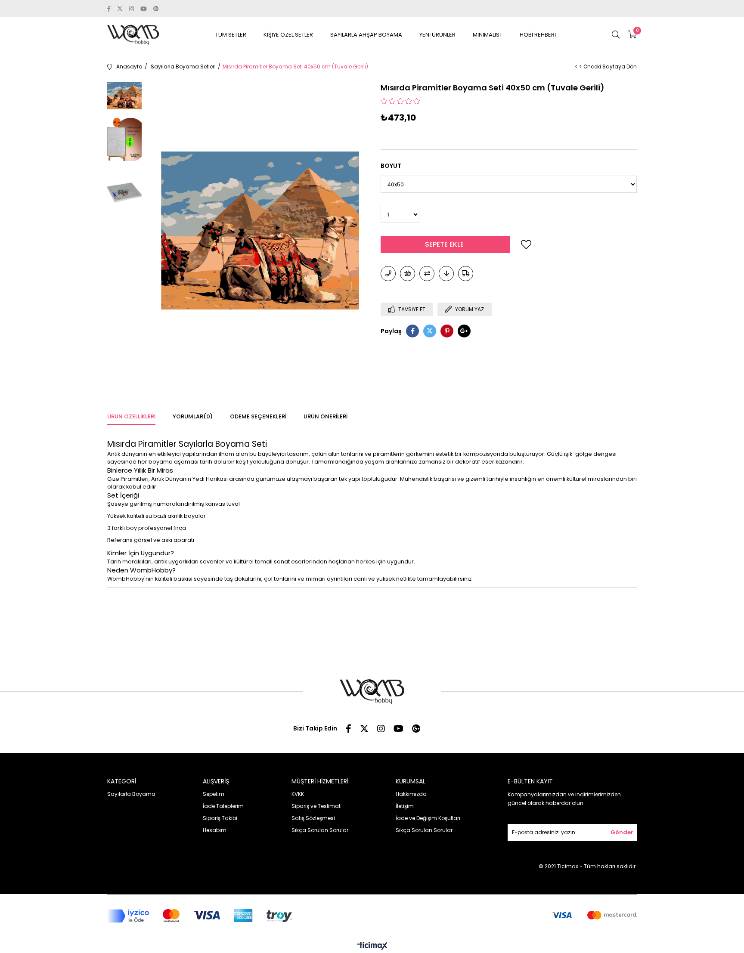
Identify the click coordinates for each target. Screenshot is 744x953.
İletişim (405, 806)
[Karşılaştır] (426, 273)
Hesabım (214, 830)
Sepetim (213, 794)
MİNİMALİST (487, 35)
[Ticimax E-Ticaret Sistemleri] (372, 946)
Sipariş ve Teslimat (316, 806)
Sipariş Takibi (220, 818)
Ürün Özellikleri (131, 416)
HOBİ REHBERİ (538, 35)
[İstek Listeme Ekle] (407, 273)
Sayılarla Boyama (131, 794)
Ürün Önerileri (325, 416)
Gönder (622, 832)
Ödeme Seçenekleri (258, 416)
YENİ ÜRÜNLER (437, 35)
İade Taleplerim (223, 806)
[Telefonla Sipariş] (388, 273)
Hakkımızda (411, 794)
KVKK (297, 794)
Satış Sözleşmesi (313, 818)
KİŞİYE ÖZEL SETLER (288, 35)
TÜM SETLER (230, 35)
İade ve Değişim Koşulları (428, 818)
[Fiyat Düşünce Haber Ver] (446, 273)
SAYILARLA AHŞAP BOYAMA (366, 35)
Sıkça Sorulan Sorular (319, 830)
